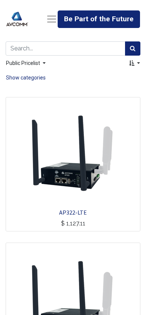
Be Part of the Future (99, 19)
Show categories (26, 78)
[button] (134, 63)
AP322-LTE (73, 212)
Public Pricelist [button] (23, 63)
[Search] (132, 48)
